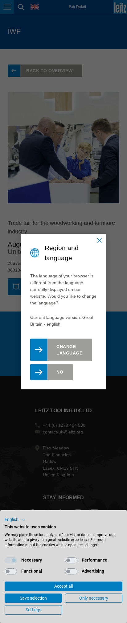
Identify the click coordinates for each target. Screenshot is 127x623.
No (59, 372)
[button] (15, 519)
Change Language (69, 349)
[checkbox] (11, 560)
